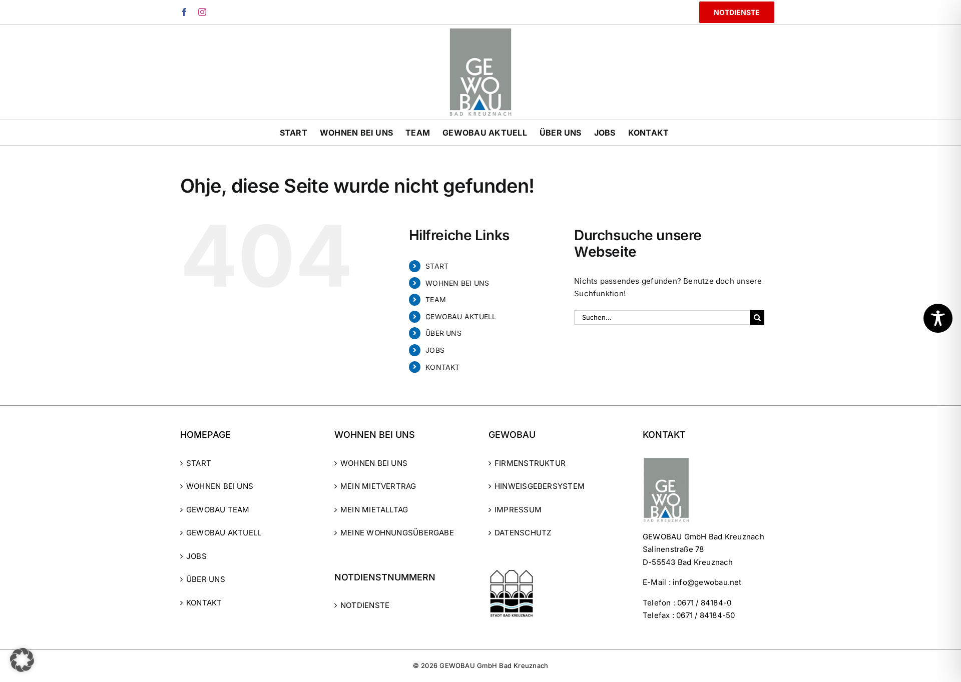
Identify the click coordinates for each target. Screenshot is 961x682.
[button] (22, 660)
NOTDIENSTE (364, 605)
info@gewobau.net (707, 582)
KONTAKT (442, 367)
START (436, 266)
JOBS (434, 350)
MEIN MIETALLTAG (374, 509)
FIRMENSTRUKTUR (530, 463)
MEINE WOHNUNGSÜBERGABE (397, 532)
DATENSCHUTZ (523, 532)
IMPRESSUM (518, 509)
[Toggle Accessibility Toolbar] (937, 318)
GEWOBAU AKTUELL (460, 316)
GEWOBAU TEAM (218, 509)
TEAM (435, 299)
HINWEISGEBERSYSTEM (540, 486)
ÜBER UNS (443, 333)
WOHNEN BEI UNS (457, 283)
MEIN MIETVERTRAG (378, 486)
